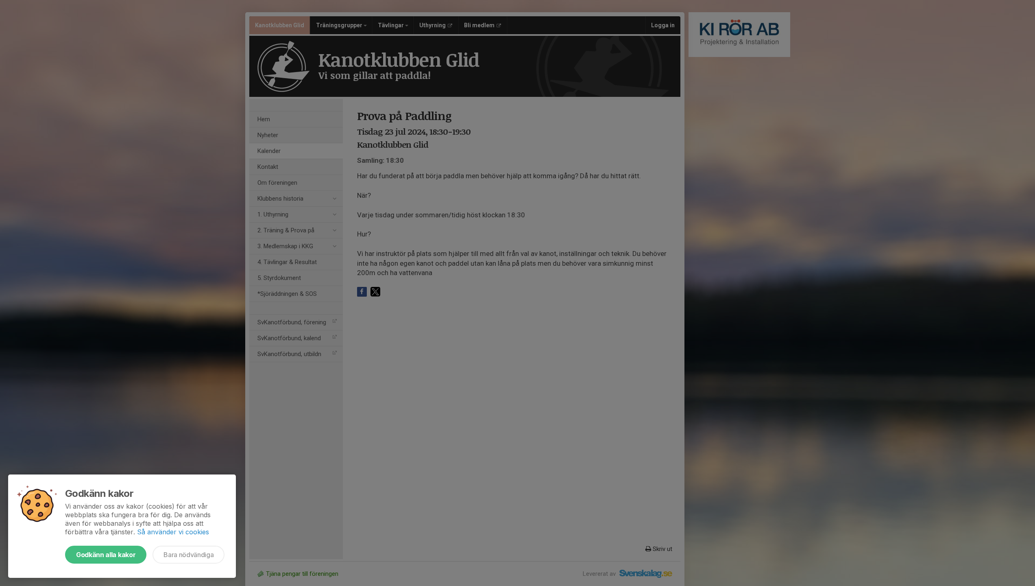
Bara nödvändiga (188, 555)
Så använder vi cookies (173, 532)
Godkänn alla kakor (105, 555)
